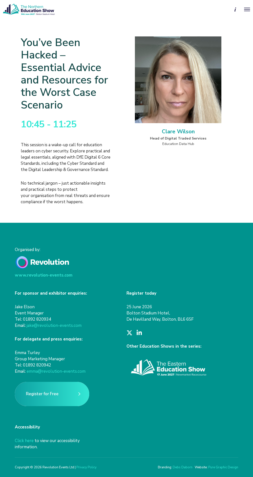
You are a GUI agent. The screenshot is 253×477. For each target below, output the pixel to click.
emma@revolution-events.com (56, 371)
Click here (24, 441)
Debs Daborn (182, 467)
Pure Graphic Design (223, 467)
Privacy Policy (86, 467)
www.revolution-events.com (43, 275)
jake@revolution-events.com (54, 325)
